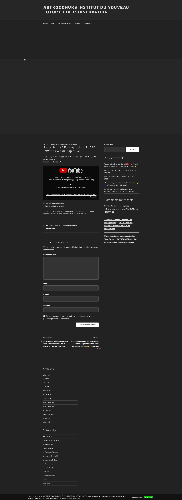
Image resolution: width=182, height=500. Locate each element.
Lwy (106, 206)
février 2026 (47, 394)
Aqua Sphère (47, 436)
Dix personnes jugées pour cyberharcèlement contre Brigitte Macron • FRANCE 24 (121, 209)
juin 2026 (46, 379)
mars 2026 (46, 391)
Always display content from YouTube (71, 187)
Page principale (48, 23)
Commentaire (49, 255)
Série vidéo (72, 225)
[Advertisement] (91, 43)
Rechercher (108, 145)
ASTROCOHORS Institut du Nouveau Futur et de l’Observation (118, 226)
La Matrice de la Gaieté (50, 460)
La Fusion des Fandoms (56, 225)
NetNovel (46, 472)
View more (76, 498)
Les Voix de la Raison (50, 468)
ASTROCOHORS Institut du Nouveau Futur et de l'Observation (86, 9)
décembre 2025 (48, 402)
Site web (46, 305)
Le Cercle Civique (49, 464)
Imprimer (87, 23)
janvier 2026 (47, 398)
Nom (45, 283)
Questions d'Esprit (49, 475)
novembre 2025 (48, 406)
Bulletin (77, 23)
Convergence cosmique (51, 440)
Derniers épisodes (64, 23)
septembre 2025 (48, 414)
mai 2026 (46, 383)
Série (44, 479)
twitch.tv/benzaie (58, 206)
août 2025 (46, 418)
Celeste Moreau (70, 144)
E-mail (46, 294)
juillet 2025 (46, 422)
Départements (48, 444)
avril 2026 (46, 387)
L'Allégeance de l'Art (49, 448)
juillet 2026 (46, 375)
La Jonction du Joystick (50, 456)
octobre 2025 (47, 410)
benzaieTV (50, 228)
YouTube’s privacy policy (76, 180)
